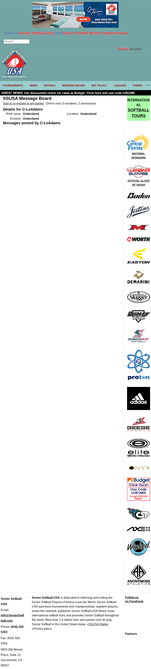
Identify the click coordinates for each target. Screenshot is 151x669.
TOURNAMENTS (13, 85)
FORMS (137, 85)
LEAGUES (120, 85)
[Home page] (14, 77)
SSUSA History (98, 624)
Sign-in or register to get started (23, 103)
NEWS (33, 85)
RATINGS (49, 85)
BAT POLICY (99, 85)
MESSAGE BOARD (73, 85)
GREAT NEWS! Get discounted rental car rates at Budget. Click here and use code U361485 (68, 93)
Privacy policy (43, 628)
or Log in (129, 48)
